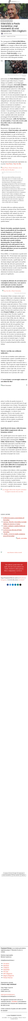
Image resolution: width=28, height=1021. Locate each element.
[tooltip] (8, 585)
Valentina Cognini (7, 33)
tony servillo (16, 875)
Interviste (9, 21)
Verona (23, 875)
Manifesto (6, 965)
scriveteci (14, 1001)
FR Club (5, 971)
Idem (15, 873)
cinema (6, 873)
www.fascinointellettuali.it (8, 994)
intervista (21, 873)
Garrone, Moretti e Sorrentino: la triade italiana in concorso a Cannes (15, 523)
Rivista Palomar (8, 978)
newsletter (21, 580)
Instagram (3, 580)
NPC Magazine (7, 973)
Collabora (6, 967)
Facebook (22, 578)
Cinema (3, 21)
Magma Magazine (8, 976)
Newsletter (6, 969)
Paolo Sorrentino (7, 875)
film (11, 873)
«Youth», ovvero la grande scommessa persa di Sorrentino (14, 535)
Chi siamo (6, 963)
